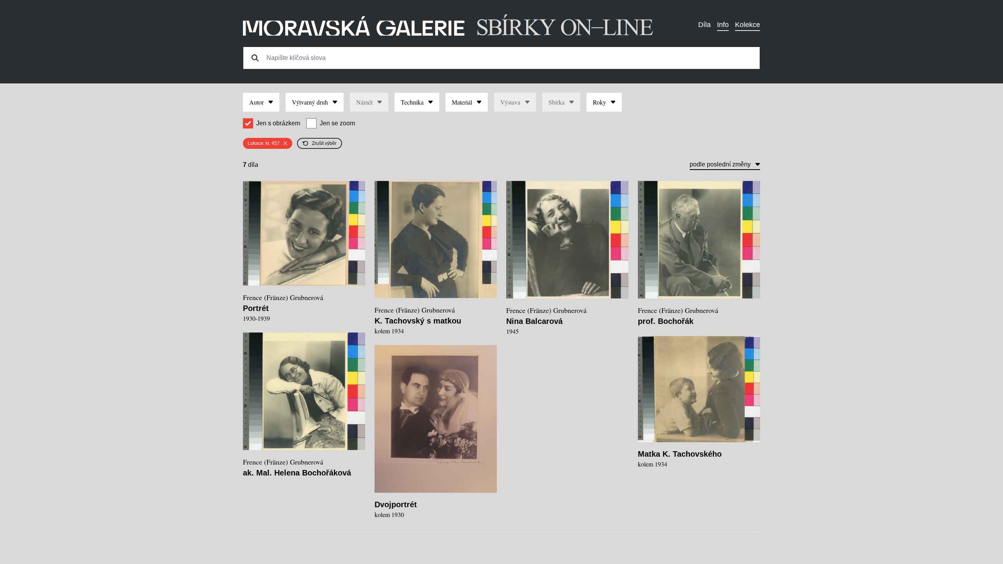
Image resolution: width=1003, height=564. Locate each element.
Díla (704, 25)
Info (723, 25)
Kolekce (747, 25)
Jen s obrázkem (278, 123)
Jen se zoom (337, 123)
